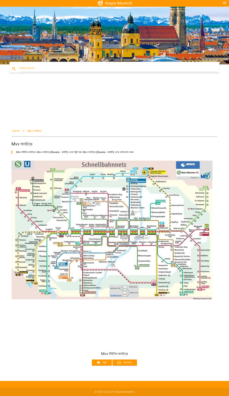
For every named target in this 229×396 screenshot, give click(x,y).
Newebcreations (125, 391)
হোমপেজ (15, 131)
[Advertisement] (112, 102)
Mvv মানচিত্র (34, 131)
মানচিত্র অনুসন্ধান (27, 68)
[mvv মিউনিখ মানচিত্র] (112, 298)
